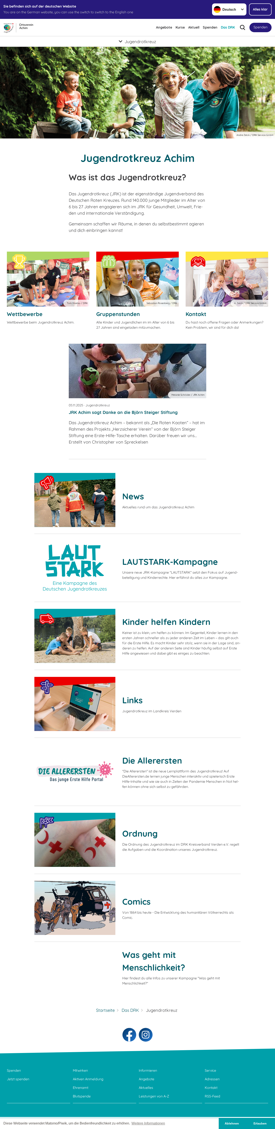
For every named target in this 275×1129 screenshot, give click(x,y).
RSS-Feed (212, 1096)
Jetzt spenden (18, 1079)
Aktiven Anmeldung (88, 1079)
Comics (136, 901)
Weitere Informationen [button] (148, 1123)
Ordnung (140, 833)
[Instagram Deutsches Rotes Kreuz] (146, 1035)
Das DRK (228, 27)
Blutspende (82, 1096)
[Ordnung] (74, 840)
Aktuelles (146, 1087)
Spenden (210, 27)
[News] (74, 500)
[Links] (74, 704)
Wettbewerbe (25, 314)
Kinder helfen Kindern (166, 622)
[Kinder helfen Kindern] (74, 636)
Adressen (212, 1079)
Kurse (180, 27)
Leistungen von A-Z (154, 1096)
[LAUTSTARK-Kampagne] (74, 568)
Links (132, 700)
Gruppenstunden (118, 314)
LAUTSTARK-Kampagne (170, 561)
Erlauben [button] (260, 1123)
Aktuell (193, 27)
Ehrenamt (80, 1087)
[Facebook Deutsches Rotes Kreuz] (129, 1035)
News (133, 496)
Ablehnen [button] (232, 1123)
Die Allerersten (152, 760)
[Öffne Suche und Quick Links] (242, 27)
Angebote (164, 27)
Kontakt (196, 314)
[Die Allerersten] (74, 772)
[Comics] (74, 908)
